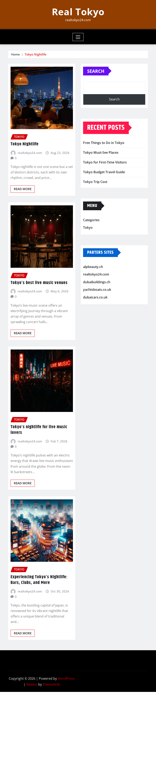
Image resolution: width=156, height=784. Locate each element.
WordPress (66, 678)
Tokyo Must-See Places (100, 152)
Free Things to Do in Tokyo (103, 142)
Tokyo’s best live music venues (39, 282)
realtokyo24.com (30, 153)
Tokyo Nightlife (36, 54)
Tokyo (88, 227)
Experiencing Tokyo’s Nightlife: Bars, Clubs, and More (39, 580)
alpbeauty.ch (93, 267)
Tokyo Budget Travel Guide (104, 172)
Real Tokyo (78, 11)
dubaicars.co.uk (95, 297)
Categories (91, 220)
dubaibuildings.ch (96, 282)
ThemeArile (51, 684)
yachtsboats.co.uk (97, 289)
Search (95, 71)
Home (15, 54)
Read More (22, 189)
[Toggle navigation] (78, 37)
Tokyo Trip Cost (95, 182)
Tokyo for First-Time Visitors (105, 162)
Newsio (31, 684)
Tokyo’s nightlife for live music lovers (39, 430)
